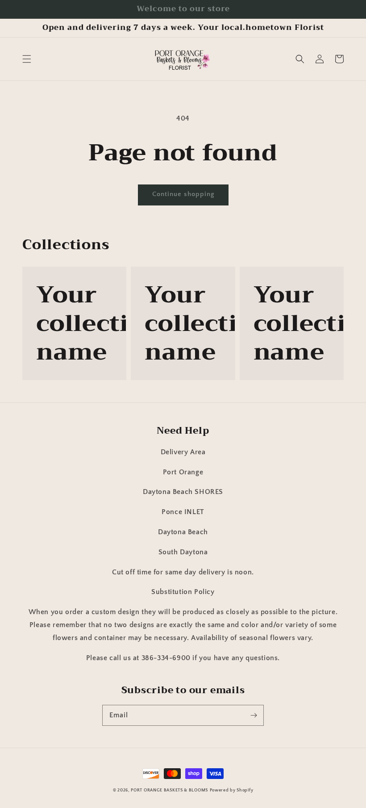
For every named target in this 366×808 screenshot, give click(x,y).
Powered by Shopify (232, 790)
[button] (27, 59)
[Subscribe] (253, 715)
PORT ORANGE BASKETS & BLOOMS (169, 790)
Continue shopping (183, 194)
